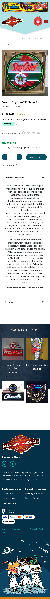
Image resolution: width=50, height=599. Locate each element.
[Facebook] (23, 133)
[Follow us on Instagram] (4, 464)
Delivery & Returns (34, 493)
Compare (9, 165)
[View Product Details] (13, 349)
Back (8, 44)
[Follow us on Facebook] (13, 464)
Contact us (8, 503)
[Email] (38, 133)
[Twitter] (28, 133)
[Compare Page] (16, 165)
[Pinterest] (33, 133)
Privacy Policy (32, 498)
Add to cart (36, 157)
